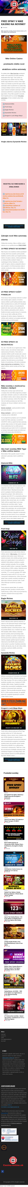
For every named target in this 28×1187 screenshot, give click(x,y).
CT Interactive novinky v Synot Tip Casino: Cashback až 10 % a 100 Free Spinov (14, 1017)
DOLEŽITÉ (3, 1036)
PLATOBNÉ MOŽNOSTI (6, 1039)
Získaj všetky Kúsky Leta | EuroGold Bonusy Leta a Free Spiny (13, 943)
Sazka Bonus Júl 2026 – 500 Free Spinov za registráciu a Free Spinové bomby (13, 992)
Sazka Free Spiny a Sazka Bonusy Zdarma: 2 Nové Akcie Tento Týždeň (13, 893)
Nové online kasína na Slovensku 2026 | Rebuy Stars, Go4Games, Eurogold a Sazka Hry (13, 845)
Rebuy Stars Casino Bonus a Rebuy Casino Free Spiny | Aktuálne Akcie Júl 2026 (13, 968)
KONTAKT (3, 1034)
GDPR (2, 1037)
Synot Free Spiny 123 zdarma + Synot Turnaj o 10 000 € (14, 820)
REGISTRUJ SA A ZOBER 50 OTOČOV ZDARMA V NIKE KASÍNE (14, 226)
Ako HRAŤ (3, 1041)
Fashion (6, 792)
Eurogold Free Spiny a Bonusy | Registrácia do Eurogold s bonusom (14, 796)
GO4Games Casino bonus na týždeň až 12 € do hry (13, 869)
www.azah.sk (4, 1113)
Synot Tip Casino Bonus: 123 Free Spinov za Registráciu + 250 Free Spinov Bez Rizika (13, 918)
